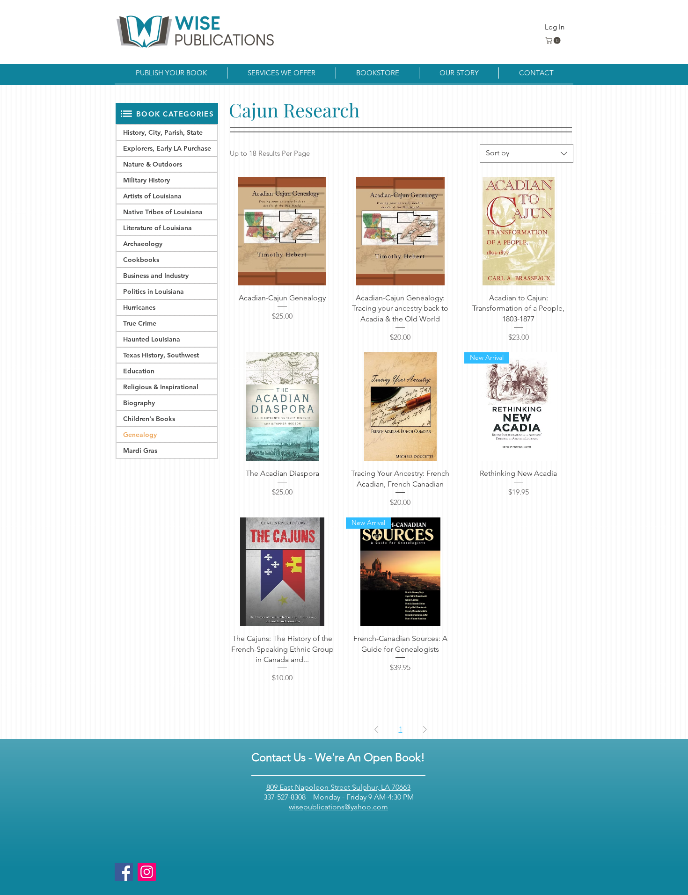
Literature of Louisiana (157, 228)
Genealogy (140, 434)
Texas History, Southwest (161, 355)
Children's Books (149, 419)
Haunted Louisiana (151, 339)
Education (138, 371)
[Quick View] (282, 231)
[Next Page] (425, 729)
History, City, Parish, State (163, 132)
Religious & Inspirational (160, 387)
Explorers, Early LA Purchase (167, 148)
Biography (139, 403)
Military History (146, 180)
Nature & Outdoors (152, 164)
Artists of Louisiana (152, 196)
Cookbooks (141, 259)
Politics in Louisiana (153, 291)
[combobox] (526, 153)
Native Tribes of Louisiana (163, 212)
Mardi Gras (140, 450)
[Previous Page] (376, 729)
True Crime (139, 323)
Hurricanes (139, 307)
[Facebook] (124, 872)
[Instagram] (147, 872)
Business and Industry (156, 275)
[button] (553, 40)
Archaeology (142, 244)
